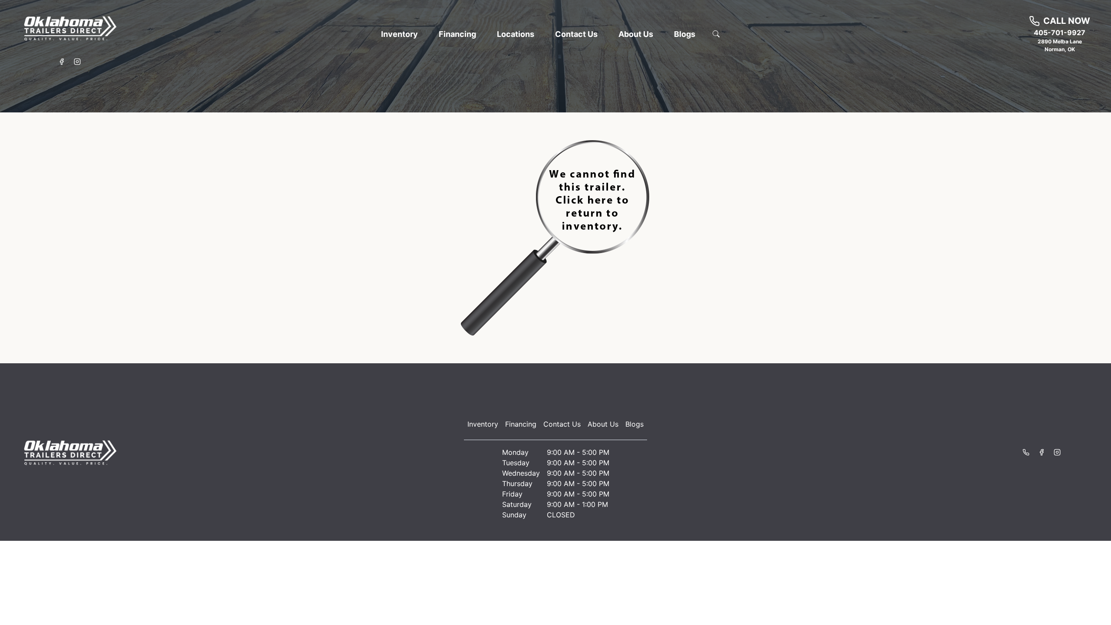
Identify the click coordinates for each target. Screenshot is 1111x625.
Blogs (634, 424)
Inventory (482, 424)
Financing (520, 424)
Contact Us (562, 424)
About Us (603, 424)
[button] (399, 34)
